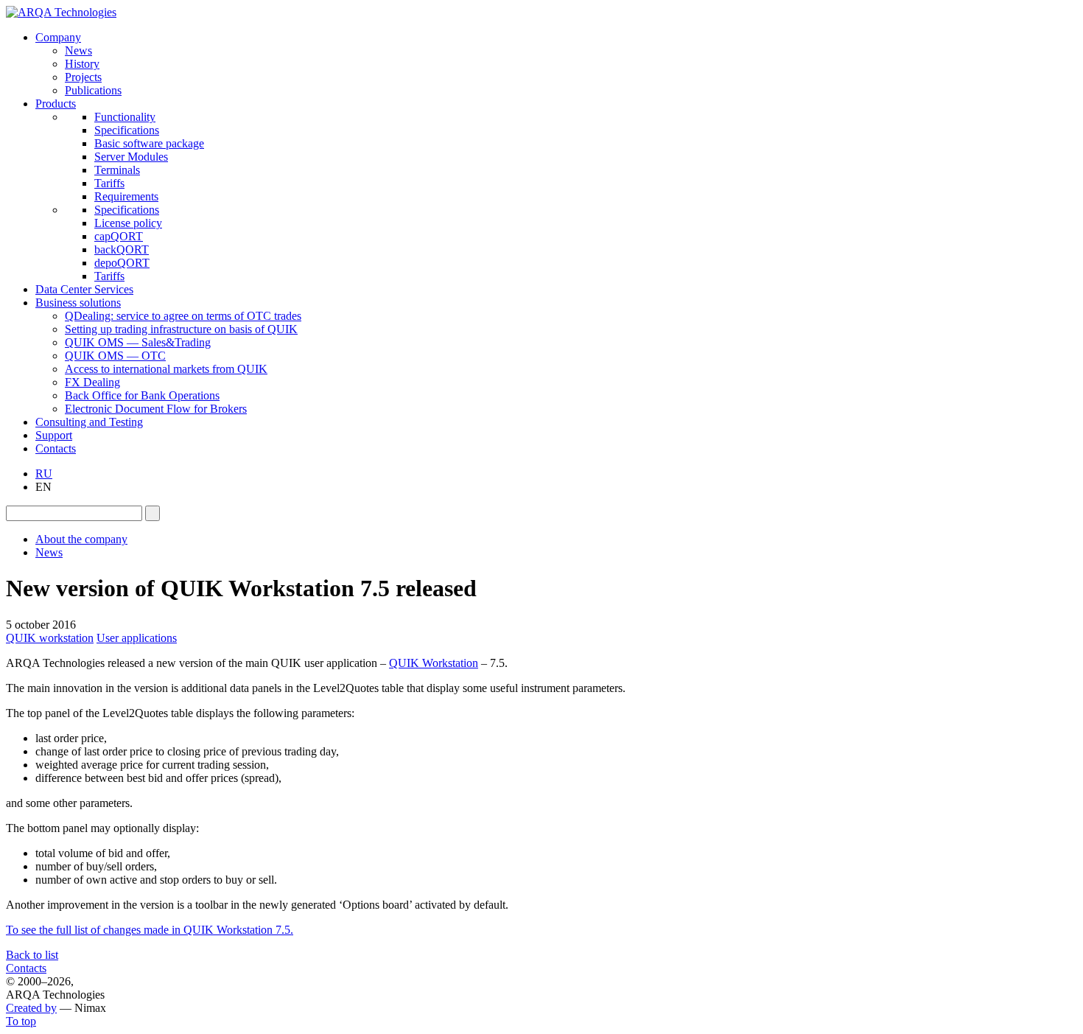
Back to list (32, 955)
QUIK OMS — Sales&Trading (138, 342)
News (78, 50)
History (82, 63)
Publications (93, 90)
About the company (81, 539)
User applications (137, 638)
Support (53, 435)
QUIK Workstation (433, 663)
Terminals (117, 170)
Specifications (126, 130)
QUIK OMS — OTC (115, 355)
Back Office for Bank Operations (142, 395)
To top (21, 1021)
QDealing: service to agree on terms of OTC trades (183, 316)
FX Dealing (92, 382)
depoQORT (122, 262)
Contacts (55, 448)
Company (58, 37)
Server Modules (131, 156)
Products (55, 103)
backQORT (121, 249)
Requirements (126, 196)
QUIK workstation (50, 638)
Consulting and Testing (89, 422)
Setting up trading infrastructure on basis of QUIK (181, 329)
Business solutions (78, 302)
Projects (83, 77)
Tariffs (109, 183)
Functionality (124, 117)
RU (43, 473)
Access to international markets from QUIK (166, 369)
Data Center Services (84, 289)
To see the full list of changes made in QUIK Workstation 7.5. (149, 929)
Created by (31, 1008)
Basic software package (149, 143)
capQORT (118, 236)
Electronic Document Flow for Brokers (156, 408)
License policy (128, 223)
